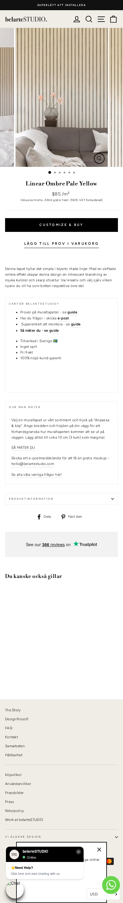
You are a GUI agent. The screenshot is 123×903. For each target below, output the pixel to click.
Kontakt (11, 737)
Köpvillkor (13, 775)
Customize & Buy (61, 225)
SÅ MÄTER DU (23, 448)
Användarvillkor (18, 784)
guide (54, 330)
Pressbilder (14, 793)
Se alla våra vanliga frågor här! (36, 474)
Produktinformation (31, 498)
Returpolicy (14, 811)
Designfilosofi (16, 719)
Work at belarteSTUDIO (24, 820)
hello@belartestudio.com (32, 464)
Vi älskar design (23, 836)
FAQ (8, 728)
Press (9, 802)
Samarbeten (15, 746)
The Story (13, 710)
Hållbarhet (13, 755)
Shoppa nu (20, 674)
